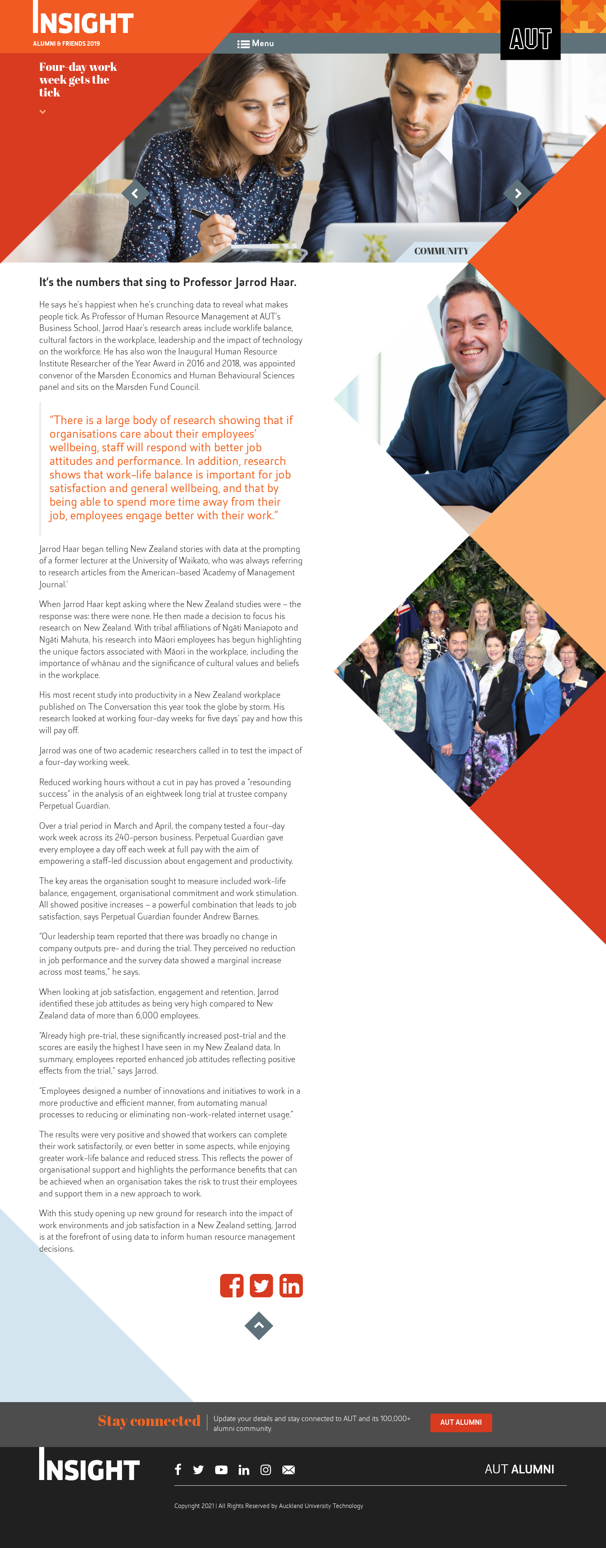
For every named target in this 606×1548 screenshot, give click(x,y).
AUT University (530, 30)
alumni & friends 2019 (66, 44)
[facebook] (177, 1471)
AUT (519, 1470)
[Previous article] (151, 205)
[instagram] (266, 1471)
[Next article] (533, 205)
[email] (288, 1471)
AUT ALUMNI (461, 1422)
